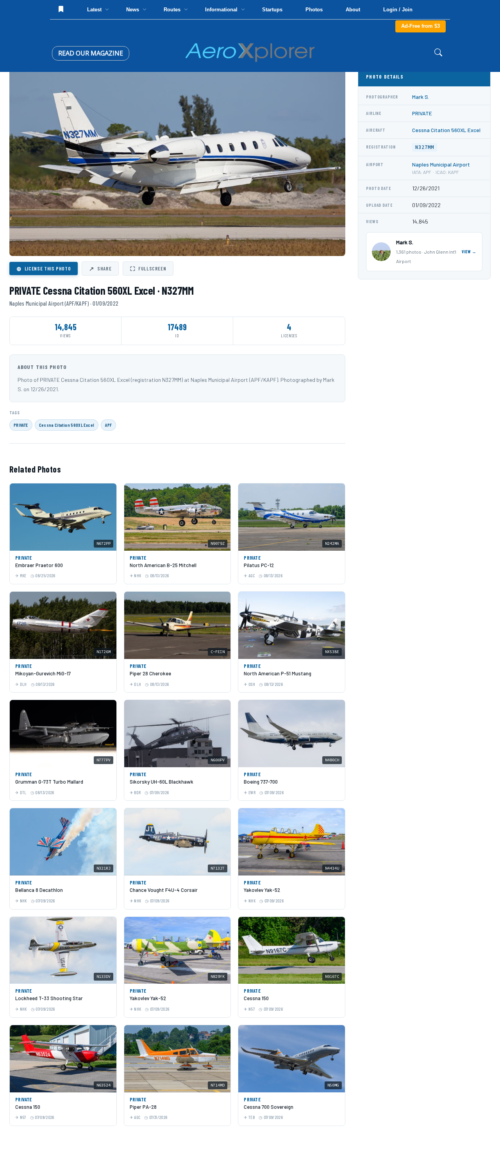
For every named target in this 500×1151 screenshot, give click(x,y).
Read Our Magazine (90, 53)
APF (108, 425)
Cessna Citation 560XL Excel (67, 425)
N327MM (424, 147)
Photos (314, 10)
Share (100, 268)
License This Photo (43, 268)
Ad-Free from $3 (420, 26)
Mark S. (420, 96)
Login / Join (397, 10)
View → (469, 251)
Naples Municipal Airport (441, 164)
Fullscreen (148, 268)
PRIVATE (21, 425)
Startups (272, 10)
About (353, 10)
